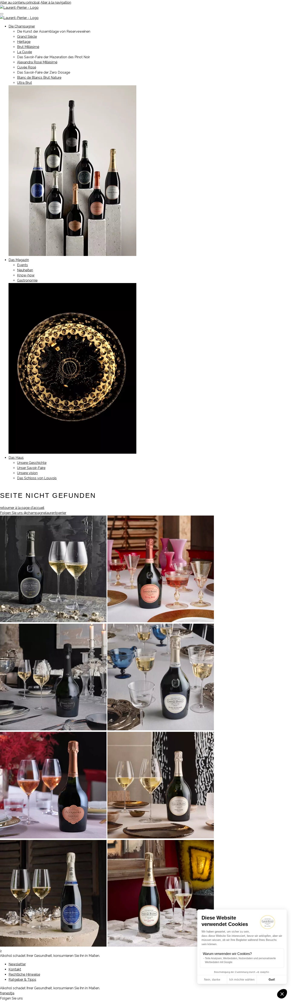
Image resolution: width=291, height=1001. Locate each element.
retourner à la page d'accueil (22, 508)
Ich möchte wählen (242, 979)
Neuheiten (25, 270)
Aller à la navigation (55, 2)
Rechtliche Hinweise (24, 974)
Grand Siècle (27, 37)
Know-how (26, 275)
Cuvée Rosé (26, 67)
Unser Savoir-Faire (31, 468)
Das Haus (16, 458)
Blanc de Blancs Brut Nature (39, 78)
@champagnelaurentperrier (33, 513)
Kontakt (15, 969)
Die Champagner (22, 26)
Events (22, 265)
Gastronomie (27, 280)
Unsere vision (27, 473)
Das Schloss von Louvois (37, 478)
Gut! (272, 979)
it (11, 993)
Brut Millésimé (28, 47)
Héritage (23, 42)
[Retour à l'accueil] (19, 8)
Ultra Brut (24, 83)
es (8, 993)
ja (13, 993)
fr (1, 993)
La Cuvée (24, 52)
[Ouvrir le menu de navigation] (1, 14)
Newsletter (17, 964)
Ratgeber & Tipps (22, 980)
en (4, 993)
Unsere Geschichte (31, 463)
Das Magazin (19, 260)
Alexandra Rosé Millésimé (37, 62)
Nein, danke (212, 979)
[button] (282, 994)
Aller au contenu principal (20, 2)
